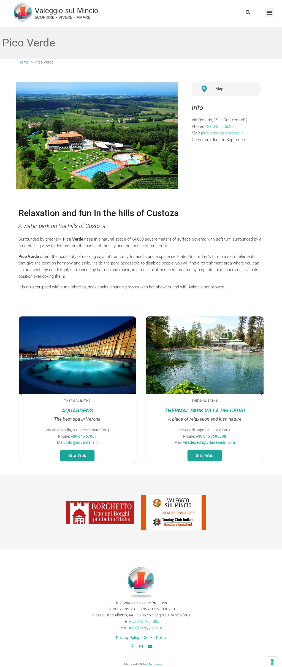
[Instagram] (141, 646)
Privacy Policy (128, 637)
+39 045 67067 (84, 436)
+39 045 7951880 (144, 621)
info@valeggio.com (145, 627)
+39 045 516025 (219, 126)
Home (23, 62)
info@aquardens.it (81, 442)
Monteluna (155, 664)
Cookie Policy (155, 637)
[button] (248, 12)
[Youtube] (150, 646)
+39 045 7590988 (211, 436)
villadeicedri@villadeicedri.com (209, 442)
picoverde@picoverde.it (222, 133)
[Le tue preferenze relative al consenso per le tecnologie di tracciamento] (272, 662)
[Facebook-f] (132, 646)
